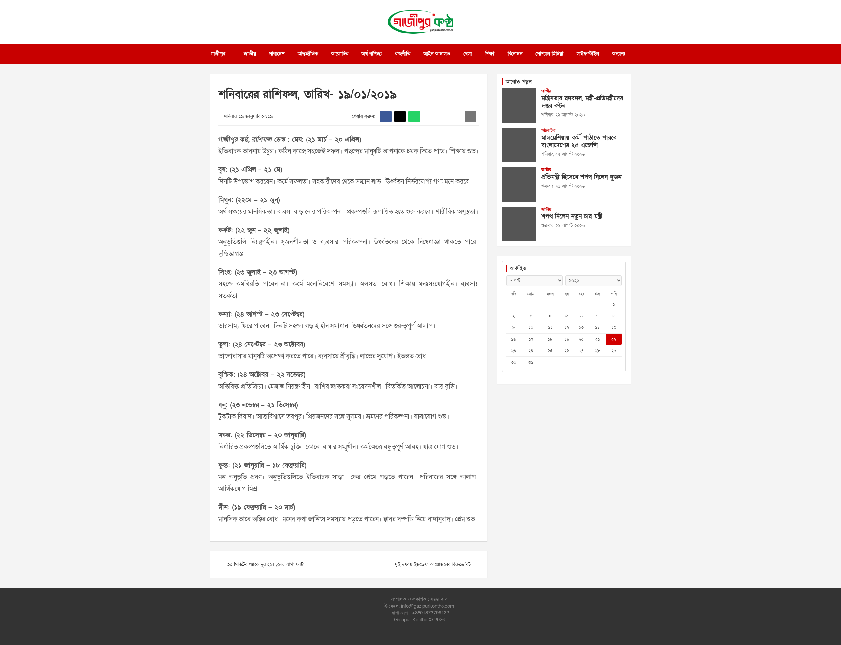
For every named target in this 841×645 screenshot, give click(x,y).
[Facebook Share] (386, 116)
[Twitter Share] (400, 116)
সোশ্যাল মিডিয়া (549, 53)
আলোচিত (339, 53)
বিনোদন (515, 53)
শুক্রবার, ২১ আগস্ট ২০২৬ (563, 186)
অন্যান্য (618, 53)
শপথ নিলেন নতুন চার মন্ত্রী (571, 216)
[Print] (428, 116)
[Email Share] (470, 116)
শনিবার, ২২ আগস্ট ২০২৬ (563, 115)
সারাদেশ (276, 53)
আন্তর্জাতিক (308, 53)
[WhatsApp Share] (414, 116)
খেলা (467, 53)
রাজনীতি (402, 53)
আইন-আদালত (436, 53)
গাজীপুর (218, 53)
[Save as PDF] (442, 116)
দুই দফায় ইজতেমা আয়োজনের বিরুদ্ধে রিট (433, 564)
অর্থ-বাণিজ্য (371, 53)
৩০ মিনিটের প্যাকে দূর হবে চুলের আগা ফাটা (266, 564)
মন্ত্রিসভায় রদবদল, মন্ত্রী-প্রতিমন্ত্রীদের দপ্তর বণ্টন (582, 102)
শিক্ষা (489, 53)
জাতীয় (250, 53)
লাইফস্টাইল (588, 53)
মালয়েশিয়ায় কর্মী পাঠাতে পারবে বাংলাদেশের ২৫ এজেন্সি (579, 141)
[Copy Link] (456, 116)
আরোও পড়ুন (519, 81)
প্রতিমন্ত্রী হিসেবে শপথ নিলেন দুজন (581, 177)
